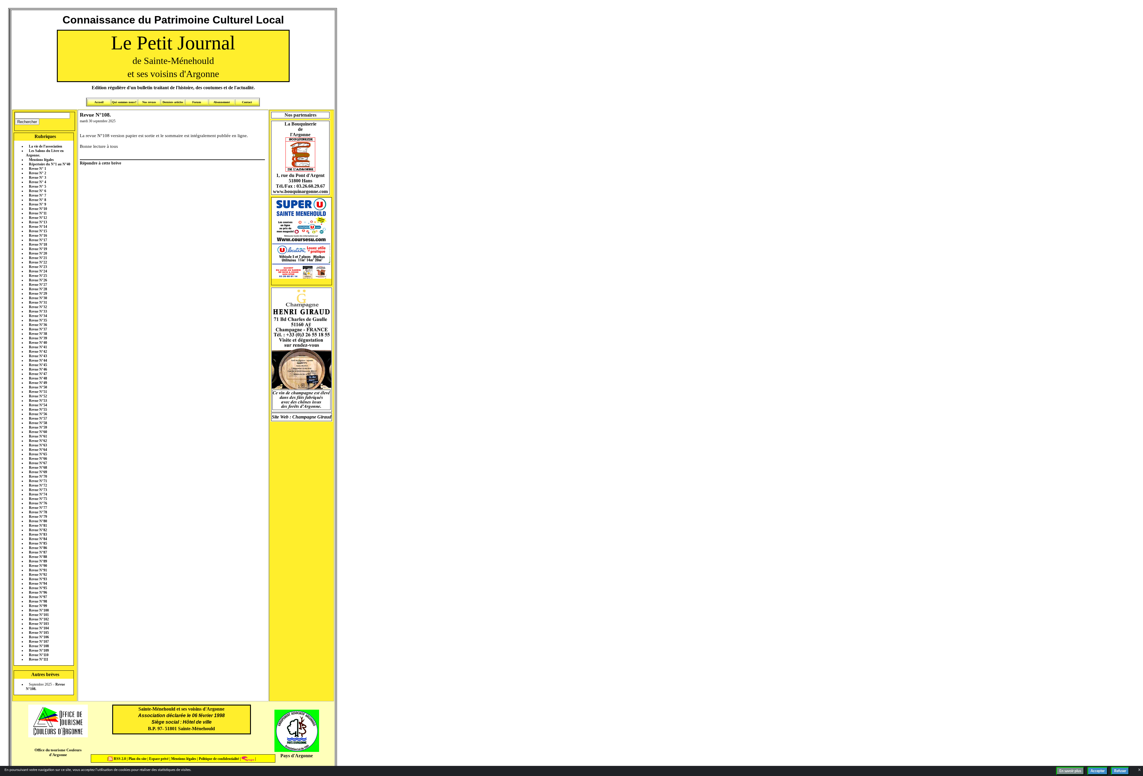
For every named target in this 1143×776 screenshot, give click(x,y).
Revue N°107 (39, 641)
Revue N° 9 (37, 204)
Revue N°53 (38, 401)
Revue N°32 (38, 307)
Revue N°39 (38, 338)
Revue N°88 (38, 557)
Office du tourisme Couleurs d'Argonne (58, 752)
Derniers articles (173, 102)
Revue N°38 (38, 334)
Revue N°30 (38, 298)
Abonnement (221, 102)
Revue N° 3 (37, 177)
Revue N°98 (38, 601)
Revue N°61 (38, 436)
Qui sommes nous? (124, 102)
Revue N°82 (38, 530)
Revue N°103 (39, 624)
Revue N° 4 (37, 182)
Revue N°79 (38, 517)
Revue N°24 (38, 271)
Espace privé (158, 759)
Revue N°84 (38, 539)
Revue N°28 (38, 289)
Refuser (1120, 771)
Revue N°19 (38, 249)
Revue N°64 (38, 450)
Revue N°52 (38, 396)
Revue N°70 (38, 476)
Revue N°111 (38, 659)
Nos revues (149, 102)
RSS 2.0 (120, 759)
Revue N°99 (38, 606)
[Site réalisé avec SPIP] (248, 759)
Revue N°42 (38, 351)
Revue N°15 (38, 231)
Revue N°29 (38, 293)
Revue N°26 (38, 280)
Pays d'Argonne (296, 755)
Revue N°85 (38, 543)
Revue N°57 (38, 418)
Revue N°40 (38, 343)
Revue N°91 (38, 570)
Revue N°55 (38, 409)
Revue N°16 (38, 235)
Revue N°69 (38, 472)
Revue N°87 (38, 552)
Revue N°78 (38, 512)
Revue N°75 (38, 499)
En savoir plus (1070, 771)
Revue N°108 (39, 646)
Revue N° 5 (37, 186)
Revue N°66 (38, 459)
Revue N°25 (38, 276)
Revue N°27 (38, 285)
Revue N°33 (38, 311)
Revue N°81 (38, 525)
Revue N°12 (38, 218)
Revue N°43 (38, 356)
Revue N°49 (38, 383)
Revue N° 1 (37, 169)
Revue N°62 (38, 441)
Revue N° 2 (37, 173)
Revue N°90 (38, 566)
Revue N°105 (39, 633)
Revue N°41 (38, 347)
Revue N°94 (38, 583)
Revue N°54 (38, 405)
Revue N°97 (38, 597)
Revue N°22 (38, 262)
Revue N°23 (38, 267)
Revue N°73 (38, 490)
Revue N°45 (38, 365)
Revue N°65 (38, 454)
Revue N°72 (38, 485)
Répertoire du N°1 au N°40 (49, 164)
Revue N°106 (39, 637)
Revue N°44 (38, 360)
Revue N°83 (38, 534)
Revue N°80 (38, 521)
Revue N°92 (38, 575)
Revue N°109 (39, 650)
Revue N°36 (38, 325)
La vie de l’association (45, 146)
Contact (247, 102)
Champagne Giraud (311, 416)
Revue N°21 (38, 258)
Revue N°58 (38, 423)
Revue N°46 (38, 369)
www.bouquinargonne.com (300, 191)
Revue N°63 (38, 445)
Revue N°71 (38, 481)
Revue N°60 (38, 432)
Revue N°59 (38, 427)
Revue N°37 (38, 329)
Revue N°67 (38, 463)
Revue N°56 (38, 414)
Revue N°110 (39, 655)
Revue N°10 (38, 209)
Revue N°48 (38, 378)
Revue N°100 (39, 610)
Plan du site (138, 759)
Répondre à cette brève (100, 163)
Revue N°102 (39, 619)
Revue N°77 (38, 508)
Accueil (99, 102)
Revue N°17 (38, 240)
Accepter (1098, 771)
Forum (196, 102)
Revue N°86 (38, 548)
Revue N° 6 (37, 191)
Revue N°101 (39, 615)
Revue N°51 (38, 392)
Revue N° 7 (37, 195)
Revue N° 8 (37, 200)
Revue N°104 (39, 628)
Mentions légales (41, 160)
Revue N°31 (38, 302)
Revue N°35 (38, 320)
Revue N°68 (38, 467)
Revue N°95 (38, 588)
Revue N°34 (38, 316)
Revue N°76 (38, 503)
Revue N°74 (38, 494)
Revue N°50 (38, 387)
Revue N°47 (38, 374)
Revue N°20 (38, 253)
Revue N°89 (38, 561)
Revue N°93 (38, 579)
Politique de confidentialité (218, 759)
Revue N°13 (38, 222)
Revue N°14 (38, 227)
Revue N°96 (38, 592)
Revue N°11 (38, 213)
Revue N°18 (38, 244)
